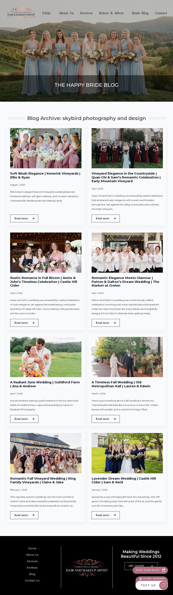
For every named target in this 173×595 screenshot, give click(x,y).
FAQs (46, 13)
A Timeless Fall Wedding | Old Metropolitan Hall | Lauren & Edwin (121, 384)
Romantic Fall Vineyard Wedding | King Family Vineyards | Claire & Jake (43, 480)
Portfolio (32, 567)
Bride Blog (140, 13)
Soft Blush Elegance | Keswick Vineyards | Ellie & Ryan (45, 175)
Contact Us (32, 580)
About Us (66, 13)
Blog (32, 574)
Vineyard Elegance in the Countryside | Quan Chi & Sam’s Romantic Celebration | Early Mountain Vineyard (126, 177)
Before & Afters (111, 13)
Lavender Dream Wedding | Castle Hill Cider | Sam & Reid (124, 480)
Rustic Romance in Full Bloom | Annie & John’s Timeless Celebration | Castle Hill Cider (43, 281)
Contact (161, 13)
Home (32, 548)
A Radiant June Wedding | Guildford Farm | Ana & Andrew (45, 384)
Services (86, 13)
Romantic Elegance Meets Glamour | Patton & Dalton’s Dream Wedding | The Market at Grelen (125, 281)
